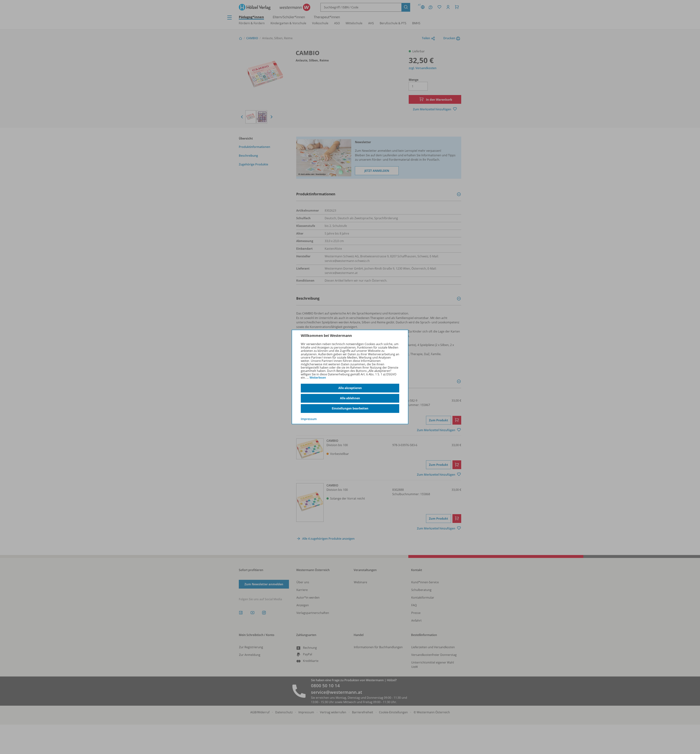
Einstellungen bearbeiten (350, 408)
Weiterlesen (318, 378)
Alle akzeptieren (350, 388)
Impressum (309, 419)
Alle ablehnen (350, 398)
